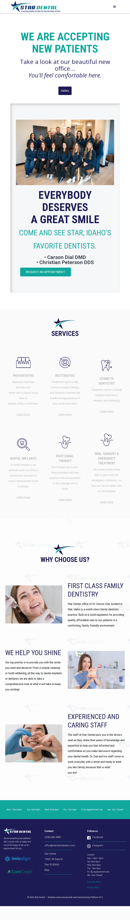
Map (47, 870)
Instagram (97, 845)
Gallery (65, 90)
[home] (35, 6)
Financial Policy (94, 882)
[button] (115, 7)
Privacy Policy (93, 887)
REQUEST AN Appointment (45, 272)
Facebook (97, 837)
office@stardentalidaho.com (58, 845)
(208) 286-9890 (53, 837)
